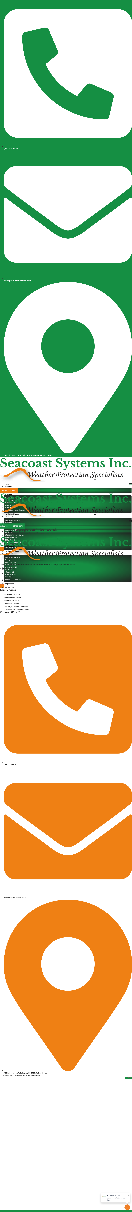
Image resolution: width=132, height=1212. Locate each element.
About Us (8, 486)
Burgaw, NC (9, 572)
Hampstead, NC (10, 574)
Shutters (8, 531)
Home (7, 484)
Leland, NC (9, 532)
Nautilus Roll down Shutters (14, 535)
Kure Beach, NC (11, 562)
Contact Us (9, 583)
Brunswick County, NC (13, 579)
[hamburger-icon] (130, 483)
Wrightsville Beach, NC (13, 520)
